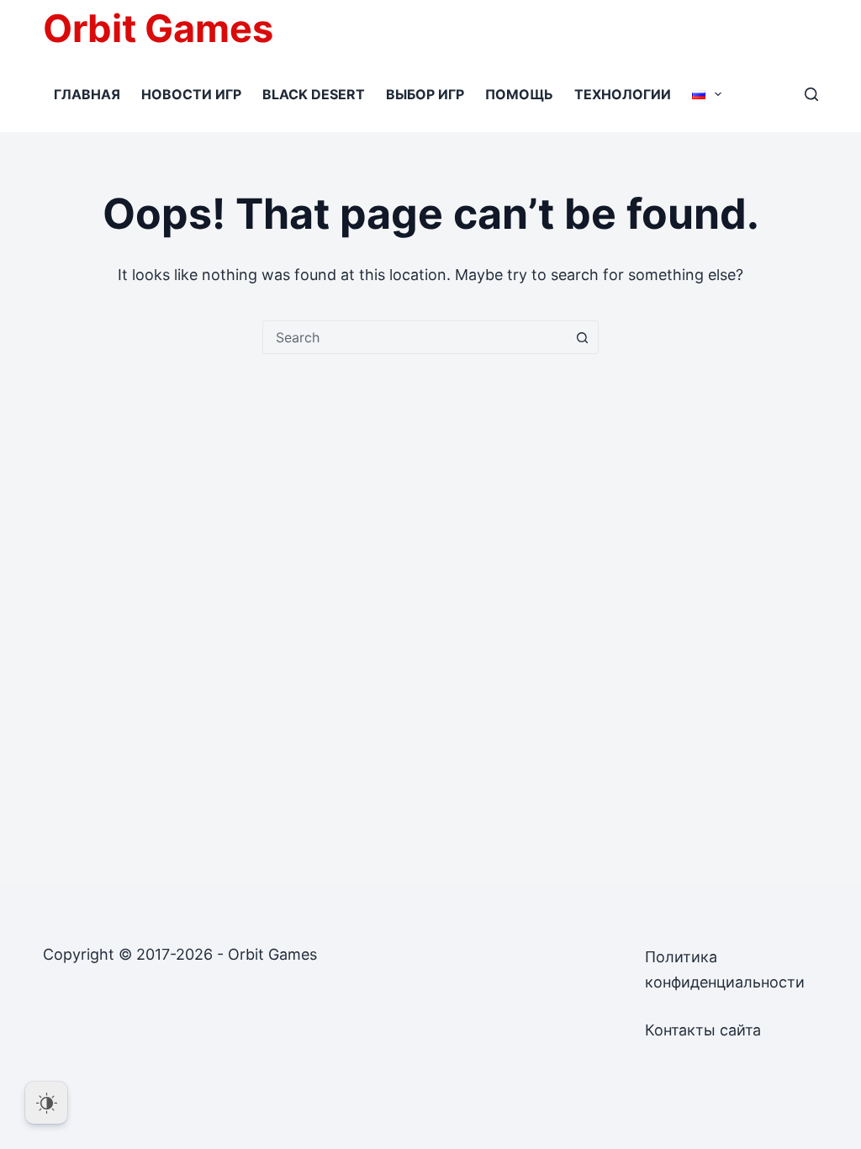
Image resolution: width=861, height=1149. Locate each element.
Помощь (519, 94)
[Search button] (582, 337)
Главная (87, 94)
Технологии (622, 94)
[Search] (811, 94)
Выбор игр (425, 94)
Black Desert (313, 94)
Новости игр (191, 94)
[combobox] (414, 337)
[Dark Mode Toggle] (46, 1103)
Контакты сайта (703, 1030)
